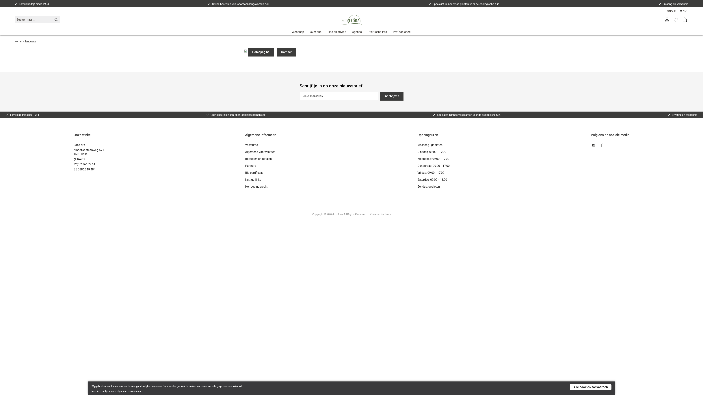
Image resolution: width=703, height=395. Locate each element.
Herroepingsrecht (256, 186)
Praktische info (377, 32)
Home (18, 41)
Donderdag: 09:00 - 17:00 (433, 166)
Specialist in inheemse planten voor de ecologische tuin (466, 4)
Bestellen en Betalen (258, 159)
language (30, 41)
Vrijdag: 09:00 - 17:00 (430, 172)
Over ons (315, 32)
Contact (671, 11)
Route (81, 159)
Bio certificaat (254, 172)
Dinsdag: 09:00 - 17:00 (431, 152)
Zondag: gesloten (428, 186)
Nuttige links (253, 179)
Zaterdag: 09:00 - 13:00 (432, 179)
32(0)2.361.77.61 (84, 164)
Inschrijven (391, 96)
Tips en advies (336, 32)
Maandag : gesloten (429, 145)
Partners (250, 166)
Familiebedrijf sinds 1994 (34, 4)
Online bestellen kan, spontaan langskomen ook (240, 4)
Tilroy (387, 214)
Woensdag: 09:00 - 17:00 (433, 159)
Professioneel (402, 32)
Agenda (357, 32)
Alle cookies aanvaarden (591, 387)
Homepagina (260, 52)
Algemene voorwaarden (260, 152)
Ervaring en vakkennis (675, 4)
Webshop (298, 32)
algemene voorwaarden (129, 391)
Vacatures (251, 145)
